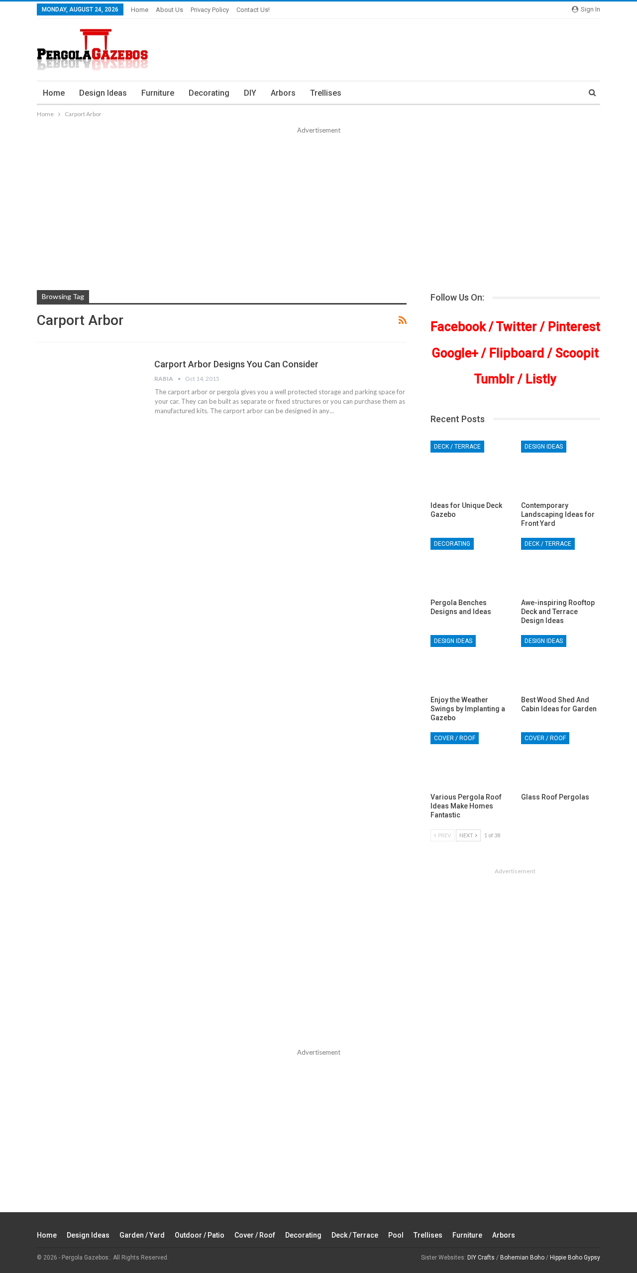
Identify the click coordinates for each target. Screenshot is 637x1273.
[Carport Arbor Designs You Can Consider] (89, 391)
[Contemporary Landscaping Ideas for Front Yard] (560, 468)
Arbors (283, 93)
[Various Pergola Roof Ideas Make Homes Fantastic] (470, 760)
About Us (169, 9)
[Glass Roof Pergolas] (560, 760)
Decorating (209, 93)
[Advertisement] (318, 210)
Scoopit (577, 353)
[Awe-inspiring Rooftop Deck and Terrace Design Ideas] (560, 565)
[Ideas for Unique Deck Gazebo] (470, 468)
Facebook (458, 326)
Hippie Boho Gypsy (575, 1257)
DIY (250, 93)
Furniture (157, 93)
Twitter (516, 326)
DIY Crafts (481, 1257)
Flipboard (516, 353)
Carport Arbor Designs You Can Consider (236, 364)
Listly (541, 379)
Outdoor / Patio (199, 1235)
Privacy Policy (210, 9)
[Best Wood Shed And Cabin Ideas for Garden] (560, 662)
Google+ (455, 353)
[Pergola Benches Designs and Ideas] (470, 565)
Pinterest (574, 326)
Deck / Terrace (457, 446)
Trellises (325, 93)
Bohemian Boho (522, 1257)
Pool (396, 1235)
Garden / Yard (142, 1235)
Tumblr (494, 379)
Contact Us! (253, 9)
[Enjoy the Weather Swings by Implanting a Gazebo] (470, 662)
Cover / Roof (454, 738)
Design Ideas (103, 93)
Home (139, 9)
